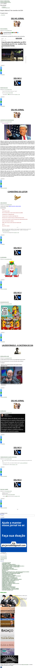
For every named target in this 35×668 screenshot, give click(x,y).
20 (3, 557)
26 (2, 558)
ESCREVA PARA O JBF (6, 7)
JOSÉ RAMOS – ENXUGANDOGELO (8, 576)
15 (5, 556)
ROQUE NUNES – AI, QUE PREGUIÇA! (8, 586)
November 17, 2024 (17, 94)
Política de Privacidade (25, 664)
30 (6, 558)
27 (3, 558)
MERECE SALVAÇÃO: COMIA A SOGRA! (15, 206)
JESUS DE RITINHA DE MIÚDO (7, 574)
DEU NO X (17, 78)
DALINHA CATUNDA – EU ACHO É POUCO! (9, 569)
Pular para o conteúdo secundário (5, 1)
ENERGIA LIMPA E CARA (4, 356)
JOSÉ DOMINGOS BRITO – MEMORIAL (9, 575)
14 (4, 556)
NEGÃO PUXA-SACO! (4, 88)
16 (6, 556)
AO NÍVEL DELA (3, 411)
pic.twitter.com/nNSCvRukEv (11, 494)
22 (5, 557)
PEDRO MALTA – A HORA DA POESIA (8, 582)
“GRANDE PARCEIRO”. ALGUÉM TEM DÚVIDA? (8, 457)
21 (4, 557)
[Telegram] (17, 72)
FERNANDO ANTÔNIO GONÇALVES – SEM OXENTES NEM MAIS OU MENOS (15, 571)
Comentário (3, 74)
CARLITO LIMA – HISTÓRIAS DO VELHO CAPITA (11, 565)
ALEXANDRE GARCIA (6, 563)
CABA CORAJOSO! (3, 203)
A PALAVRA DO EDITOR (6, 562)
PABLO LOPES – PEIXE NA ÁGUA (8, 581)
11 (1, 556)
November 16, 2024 (16, 232)
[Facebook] (17, 69)
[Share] (17, 73)
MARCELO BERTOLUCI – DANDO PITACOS (10, 578)
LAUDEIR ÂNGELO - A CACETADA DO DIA (17, 345)
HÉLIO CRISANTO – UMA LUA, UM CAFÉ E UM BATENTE (12, 572)
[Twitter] (17, 67)
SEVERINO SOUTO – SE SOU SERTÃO (8, 587)
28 (4, 558)
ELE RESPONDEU (3, 257)
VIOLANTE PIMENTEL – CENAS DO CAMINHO (10, 588)
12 (2, 556)
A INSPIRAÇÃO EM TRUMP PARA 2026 (7, 120)
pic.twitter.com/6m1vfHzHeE (9, 92)
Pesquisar (1, 3)
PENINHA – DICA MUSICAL (7, 584)
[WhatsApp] (17, 70)
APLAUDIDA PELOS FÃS (4, 302)
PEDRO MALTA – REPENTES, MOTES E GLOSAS (10, 583)
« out (1, 559)
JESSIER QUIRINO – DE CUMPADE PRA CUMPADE (11, 573)
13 (3, 556)
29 (5, 558)
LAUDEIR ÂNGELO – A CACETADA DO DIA (9, 577)
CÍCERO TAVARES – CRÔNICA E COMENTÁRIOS (10, 566)
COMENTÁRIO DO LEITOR (17, 191)
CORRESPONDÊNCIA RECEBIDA (8, 568)
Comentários (3, 106)
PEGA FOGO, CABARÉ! (4, 489)
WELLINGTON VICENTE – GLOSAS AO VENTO (10, 589)
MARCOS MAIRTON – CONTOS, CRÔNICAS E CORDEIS (12, 579)
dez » (3, 559)
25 (1, 558)
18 (1, 557)
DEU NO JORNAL (17, 18)
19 (2, 557)
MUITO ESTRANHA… (4, 29)
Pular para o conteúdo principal (4, 0)
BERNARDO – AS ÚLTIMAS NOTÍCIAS (9, 564)
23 (6, 557)
